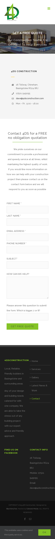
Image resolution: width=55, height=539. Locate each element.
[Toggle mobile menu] (49, 8)
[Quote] (27, 39)
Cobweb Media (32, 509)
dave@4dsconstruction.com (30, 98)
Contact (36, 398)
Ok (44, 532)
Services (36, 369)
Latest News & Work (39, 388)
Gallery (35, 377)
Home (35, 361)
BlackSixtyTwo (11, 509)
